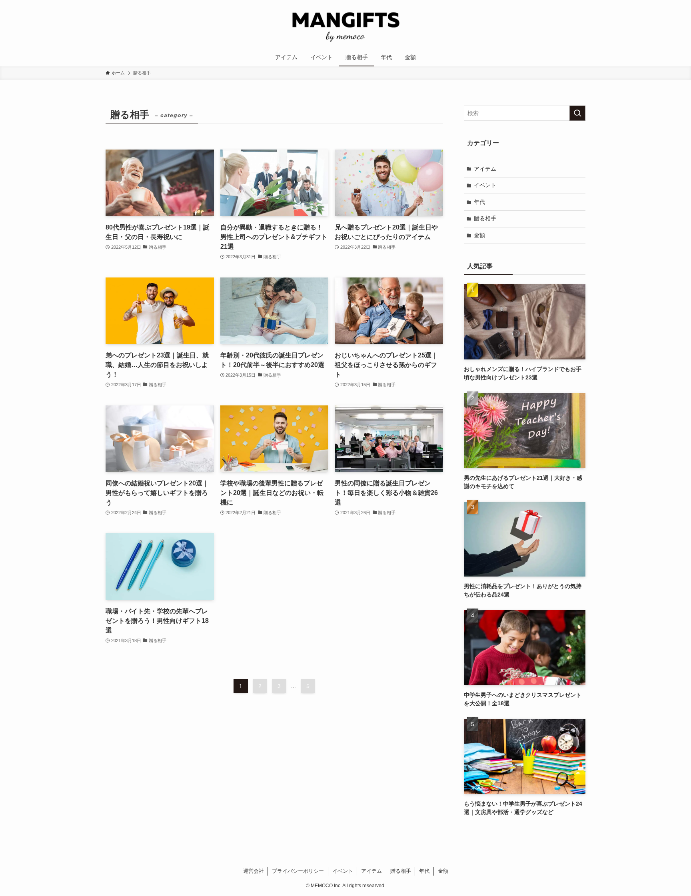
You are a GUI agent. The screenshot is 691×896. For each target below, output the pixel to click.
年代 (479, 202)
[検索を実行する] (577, 113)
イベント (485, 185)
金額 (479, 235)
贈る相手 (485, 218)
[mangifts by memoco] (345, 26)
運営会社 (253, 871)
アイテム (485, 169)
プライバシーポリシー (298, 871)
